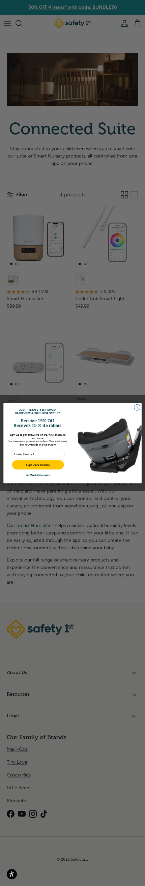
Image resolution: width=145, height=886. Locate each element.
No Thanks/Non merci (38, 475)
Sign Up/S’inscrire (38, 464)
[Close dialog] (137, 407)
